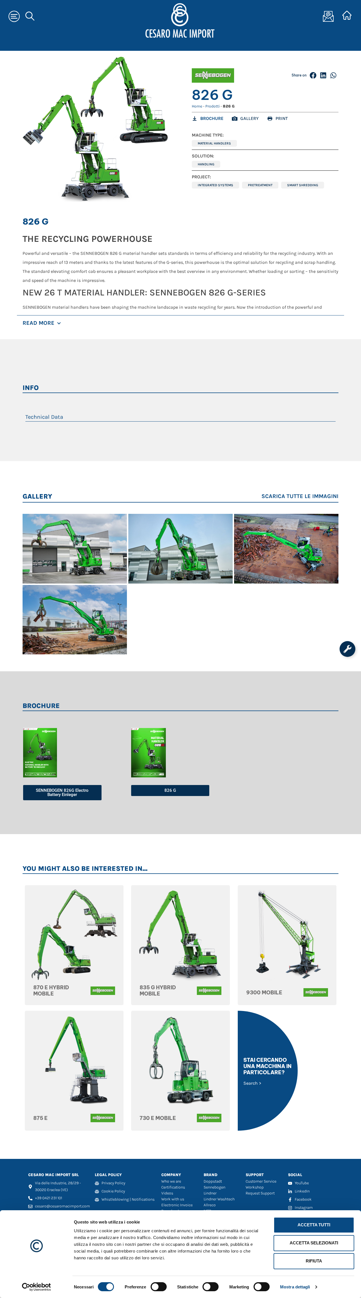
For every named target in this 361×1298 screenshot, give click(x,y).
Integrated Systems (215, 185)
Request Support (260, 1193)
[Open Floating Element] (347, 649)
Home (197, 106)
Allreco (210, 1205)
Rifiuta (314, 1260)
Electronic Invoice (177, 1205)
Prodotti (212, 106)
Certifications (173, 1187)
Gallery (249, 118)
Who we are (171, 1181)
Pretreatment (260, 185)
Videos (167, 1193)
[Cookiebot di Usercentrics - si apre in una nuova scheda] (36, 1287)
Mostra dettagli (295, 1286)
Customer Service (261, 1181)
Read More (38, 323)
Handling (206, 164)
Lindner (210, 1193)
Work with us (172, 1199)
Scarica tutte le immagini (299, 496)
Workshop (255, 1187)
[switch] (159, 1286)
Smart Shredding (302, 185)
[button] (313, 75)
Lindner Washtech (219, 1199)
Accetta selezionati (314, 1242)
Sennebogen (214, 1187)
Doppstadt (213, 1181)
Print (282, 118)
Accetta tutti (314, 1224)
